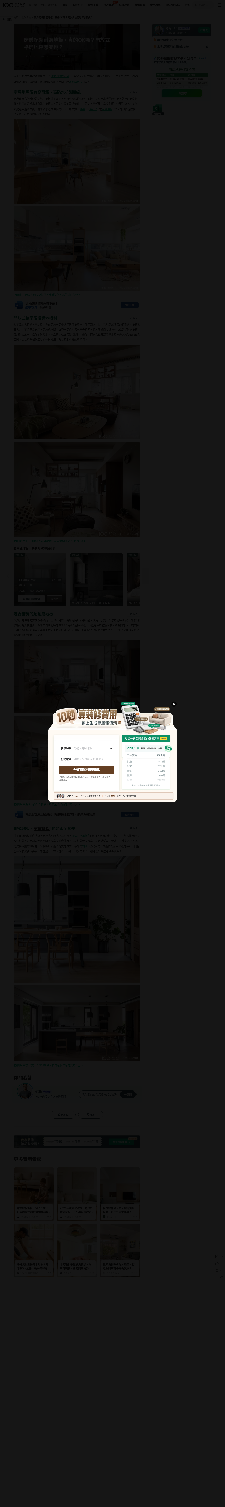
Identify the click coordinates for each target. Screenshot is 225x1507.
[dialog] (112, 754)
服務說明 (106, 777)
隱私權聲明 (95, 777)
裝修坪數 (66, 748)
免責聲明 (63, 779)
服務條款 (85, 777)
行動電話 (66, 759)
